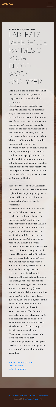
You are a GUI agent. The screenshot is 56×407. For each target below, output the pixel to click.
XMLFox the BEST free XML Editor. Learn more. (28, 396)
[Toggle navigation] (50, 4)
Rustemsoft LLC (31, 399)
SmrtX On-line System (20, 362)
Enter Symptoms (17, 369)
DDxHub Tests (16, 365)
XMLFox (7, 3)
